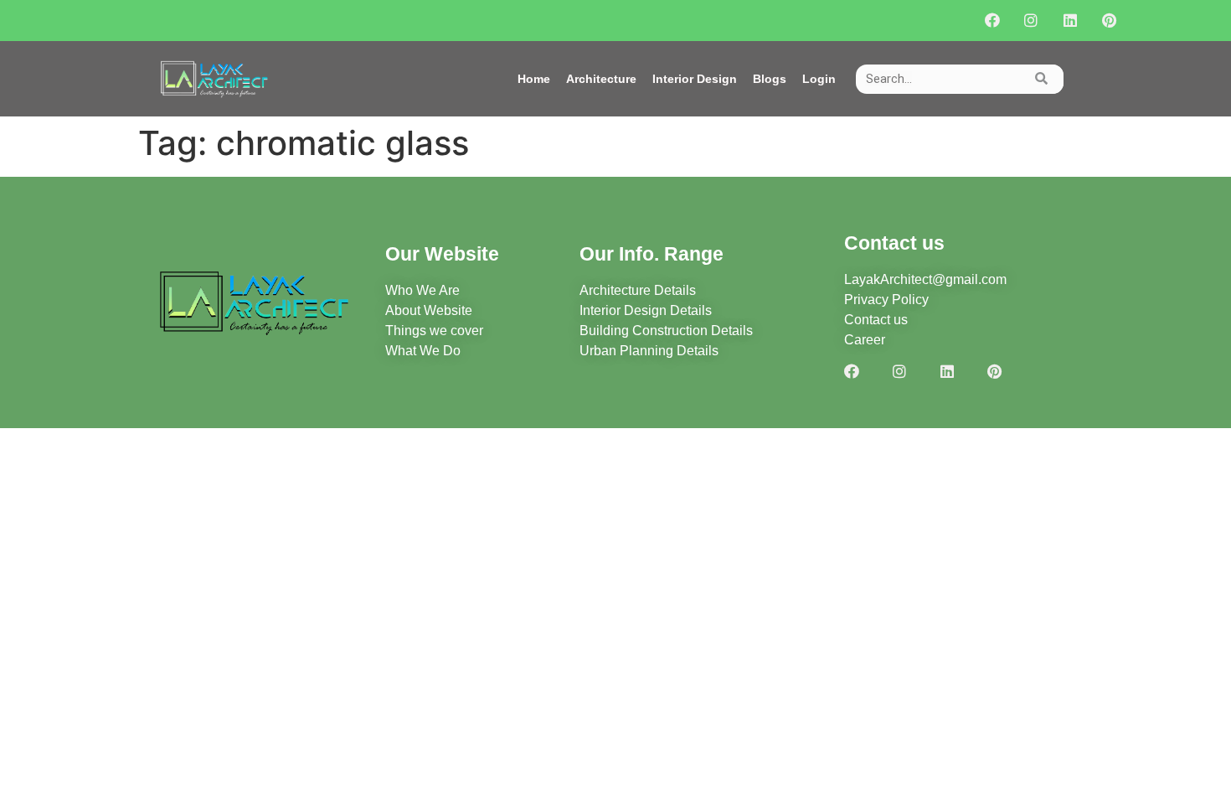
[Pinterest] (1109, 20)
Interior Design (694, 78)
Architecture (601, 78)
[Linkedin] (1070, 20)
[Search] (1041, 79)
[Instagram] (1031, 20)
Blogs (769, 78)
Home (534, 78)
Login (819, 78)
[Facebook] (992, 20)
